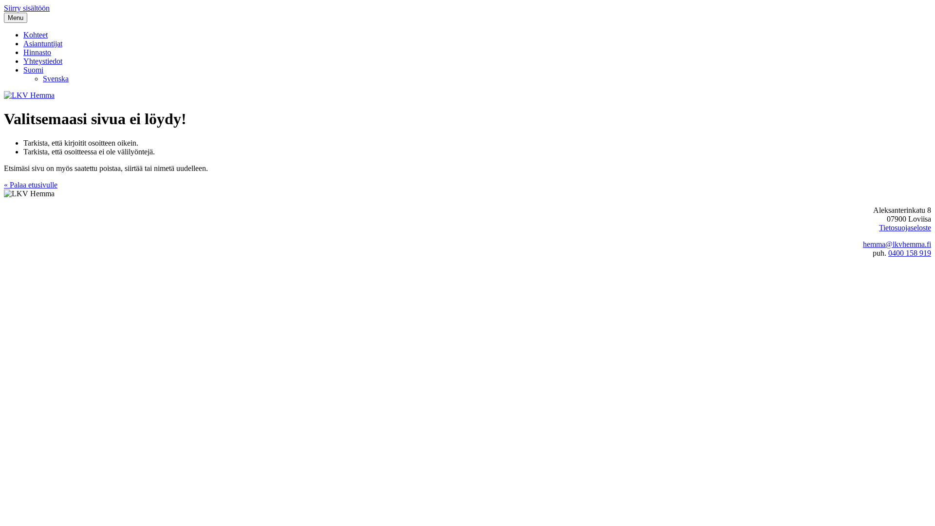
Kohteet (35, 35)
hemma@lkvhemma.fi (897, 244)
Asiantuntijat (42, 43)
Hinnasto (37, 52)
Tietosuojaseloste (905, 228)
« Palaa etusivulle (30, 185)
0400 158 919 (909, 253)
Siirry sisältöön (27, 8)
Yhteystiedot (42, 61)
